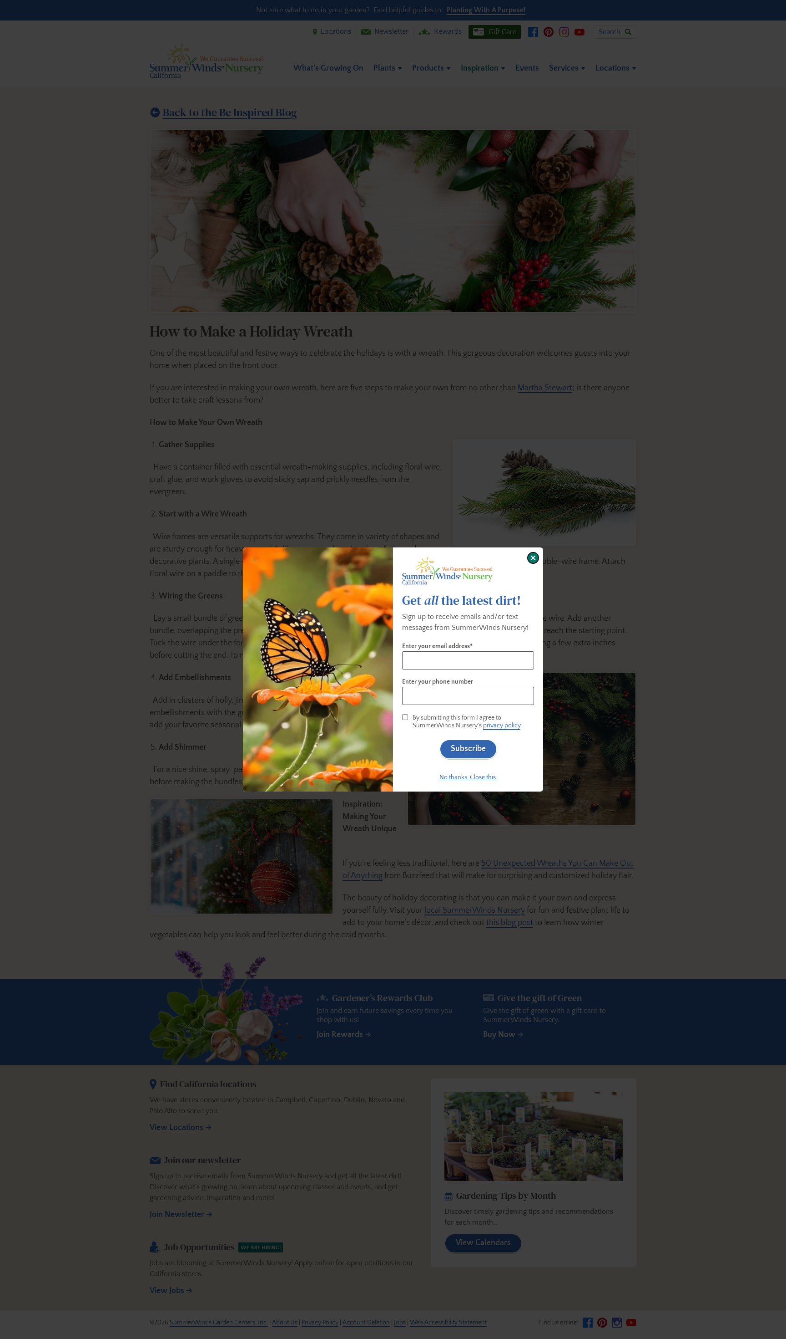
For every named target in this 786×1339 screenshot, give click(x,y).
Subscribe (468, 748)
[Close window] (533, 557)
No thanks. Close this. (468, 777)
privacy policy (501, 725)
